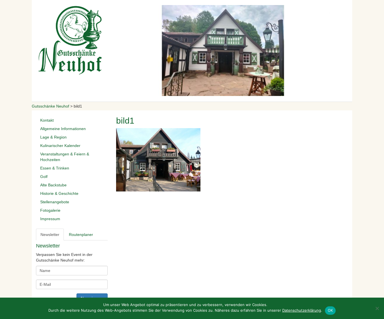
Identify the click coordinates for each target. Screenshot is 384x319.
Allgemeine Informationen (63, 128)
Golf (44, 176)
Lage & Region (53, 137)
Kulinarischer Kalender (60, 145)
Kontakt (47, 120)
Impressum (50, 219)
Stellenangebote (54, 202)
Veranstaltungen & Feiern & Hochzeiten (64, 157)
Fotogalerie (50, 210)
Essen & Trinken (54, 168)
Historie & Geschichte (59, 193)
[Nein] (377, 308)
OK (330, 310)
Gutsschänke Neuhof (50, 106)
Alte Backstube (53, 185)
